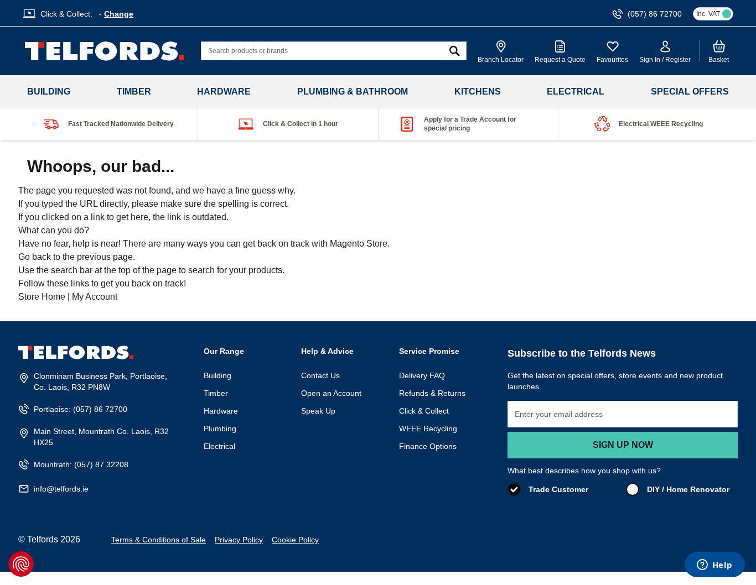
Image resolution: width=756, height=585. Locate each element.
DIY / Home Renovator (688, 489)
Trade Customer (558, 489)
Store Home (41, 296)
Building (48, 91)
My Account (94, 296)
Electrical (575, 91)
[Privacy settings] (21, 564)
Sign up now (623, 445)
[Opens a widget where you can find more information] (714, 565)
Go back (34, 257)
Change (118, 13)
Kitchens (477, 91)
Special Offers (690, 91)
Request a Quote (560, 60)
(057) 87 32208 (101, 464)
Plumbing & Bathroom (352, 91)
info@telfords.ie (61, 488)
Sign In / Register (665, 60)
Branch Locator (501, 60)
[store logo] (104, 51)
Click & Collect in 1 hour (300, 124)
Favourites (612, 60)
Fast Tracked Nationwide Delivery (121, 124)
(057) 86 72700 (100, 409)
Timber (134, 91)
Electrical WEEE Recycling (661, 124)
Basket (718, 60)
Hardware (224, 91)
